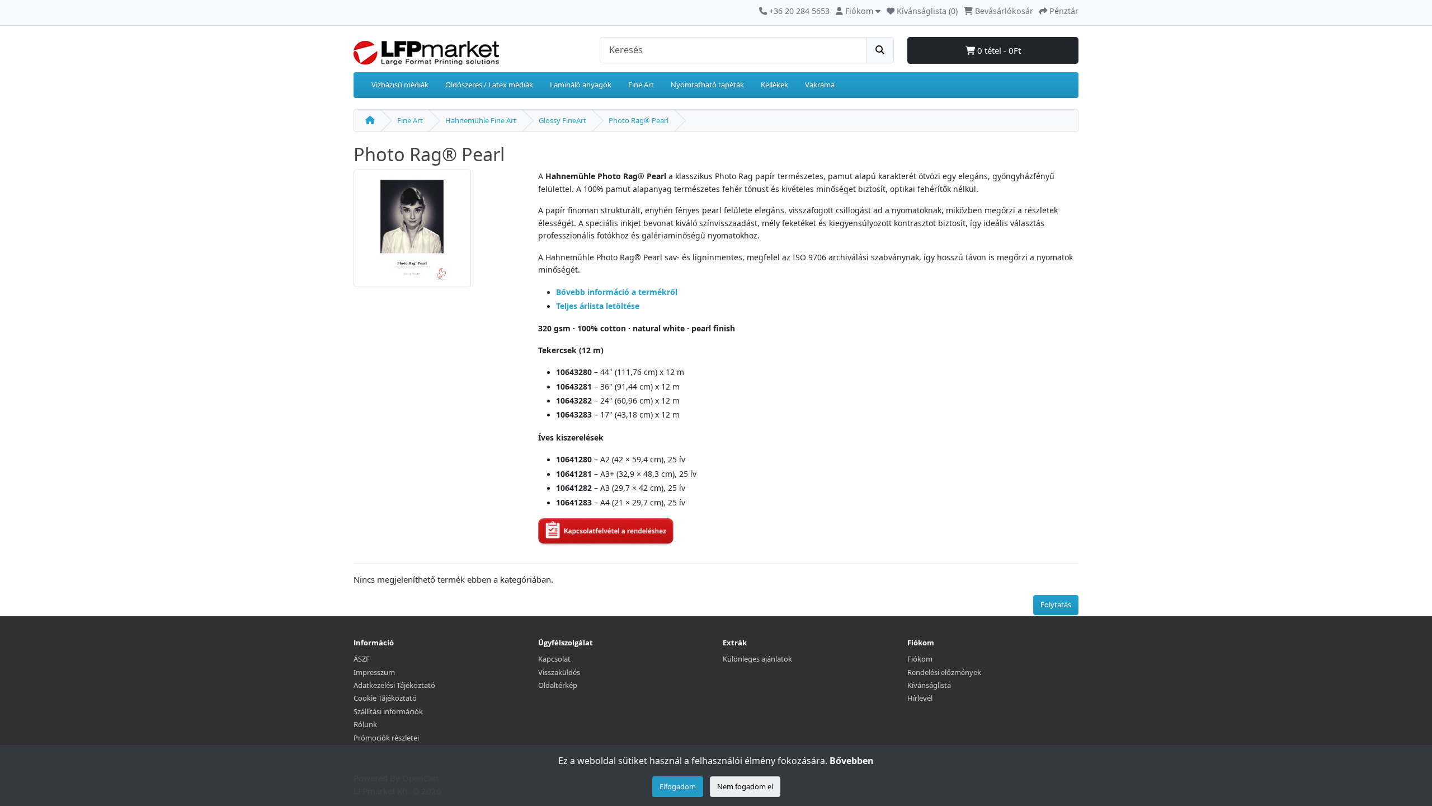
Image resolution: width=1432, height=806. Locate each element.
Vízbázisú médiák (399, 84)
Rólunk (365, 724)
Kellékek (774, 84)
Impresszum (374, 672)
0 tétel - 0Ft (998, 50)
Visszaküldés (559, 672)
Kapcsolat (554, 659)
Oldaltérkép (557, 685)
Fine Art (641, 84)
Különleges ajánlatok (757, 659)
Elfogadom (678, 786)
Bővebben (852, 761)
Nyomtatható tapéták (707, 84)
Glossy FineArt (562, 120)
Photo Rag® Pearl (638, 120)
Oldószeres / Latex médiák (489, 84)
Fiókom (919, 659)
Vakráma (820, 84)
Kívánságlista (929, 685)
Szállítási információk (388, 711)
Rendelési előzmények (944, 672)
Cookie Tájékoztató (385, 698)
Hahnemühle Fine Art (480, 120)
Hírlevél (919, 698)
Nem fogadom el (745, 786)
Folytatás (1055, 604)
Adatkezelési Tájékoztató (394, 685)
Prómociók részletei (386, 738)
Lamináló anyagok (580, 84)
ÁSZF (362, 659)
